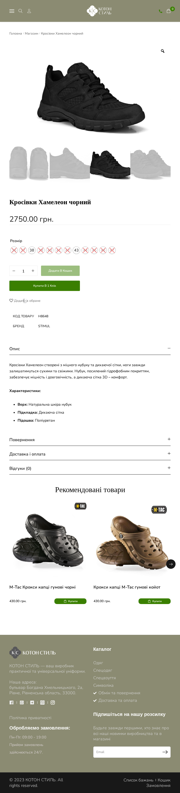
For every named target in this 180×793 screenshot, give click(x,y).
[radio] (31, 250)
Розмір (16, 240)
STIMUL (44, 326)
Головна (15, 33)
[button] (171, 564)
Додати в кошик (60, 271)
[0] (168, 11)
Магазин (31, 33)
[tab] (90, 348)
